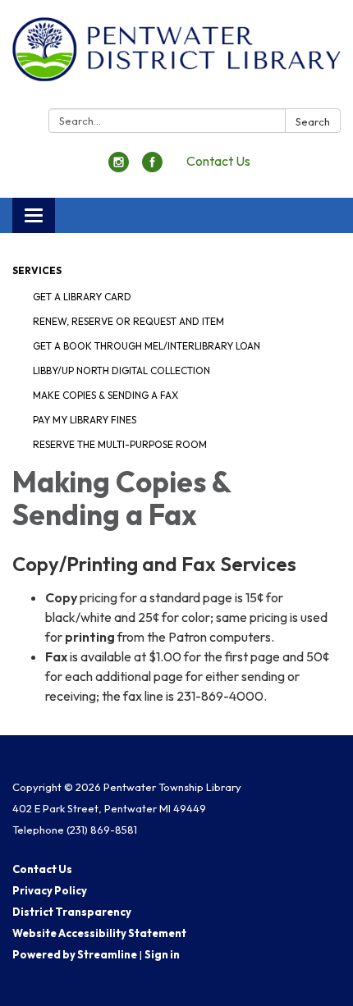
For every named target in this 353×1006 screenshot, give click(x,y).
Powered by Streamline (74, 954)
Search (313, 121)
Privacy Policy (49, 890)
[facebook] (152, 167)
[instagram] (118, 167)
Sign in (162, 954)
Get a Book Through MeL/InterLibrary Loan (146, 346)
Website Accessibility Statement (99, 933)
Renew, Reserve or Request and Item (128, 321)
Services (37, 270)
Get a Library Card (82, 296)
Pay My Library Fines (84, 420)
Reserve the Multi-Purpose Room (120, 444)
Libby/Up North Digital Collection (121, 370)
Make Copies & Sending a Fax (105, 395)
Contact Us (218, 161)
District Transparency (71, 911)
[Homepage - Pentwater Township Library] (176, 57)
